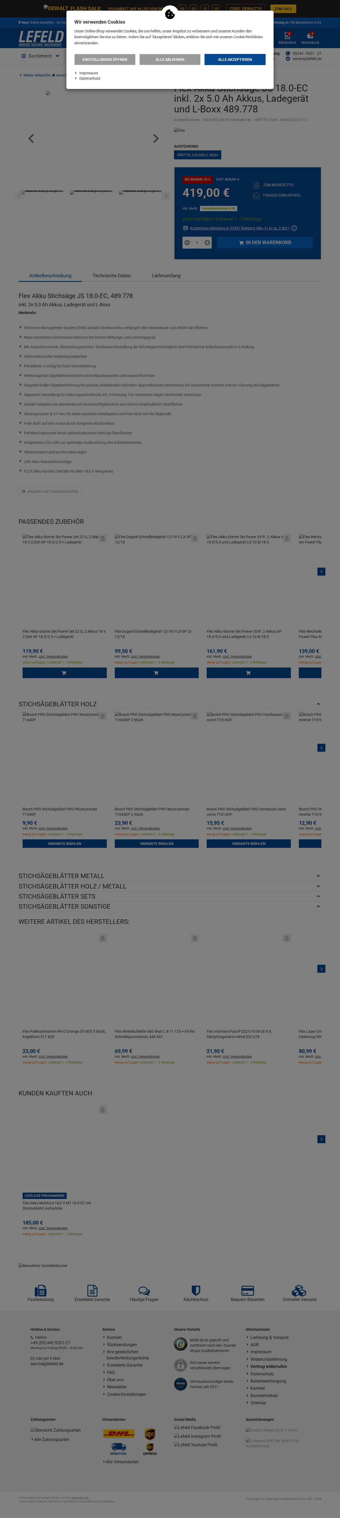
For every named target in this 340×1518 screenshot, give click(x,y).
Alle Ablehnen (170, 59)
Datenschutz (89, 78)
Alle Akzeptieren (235, 59)
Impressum (88, 73)
